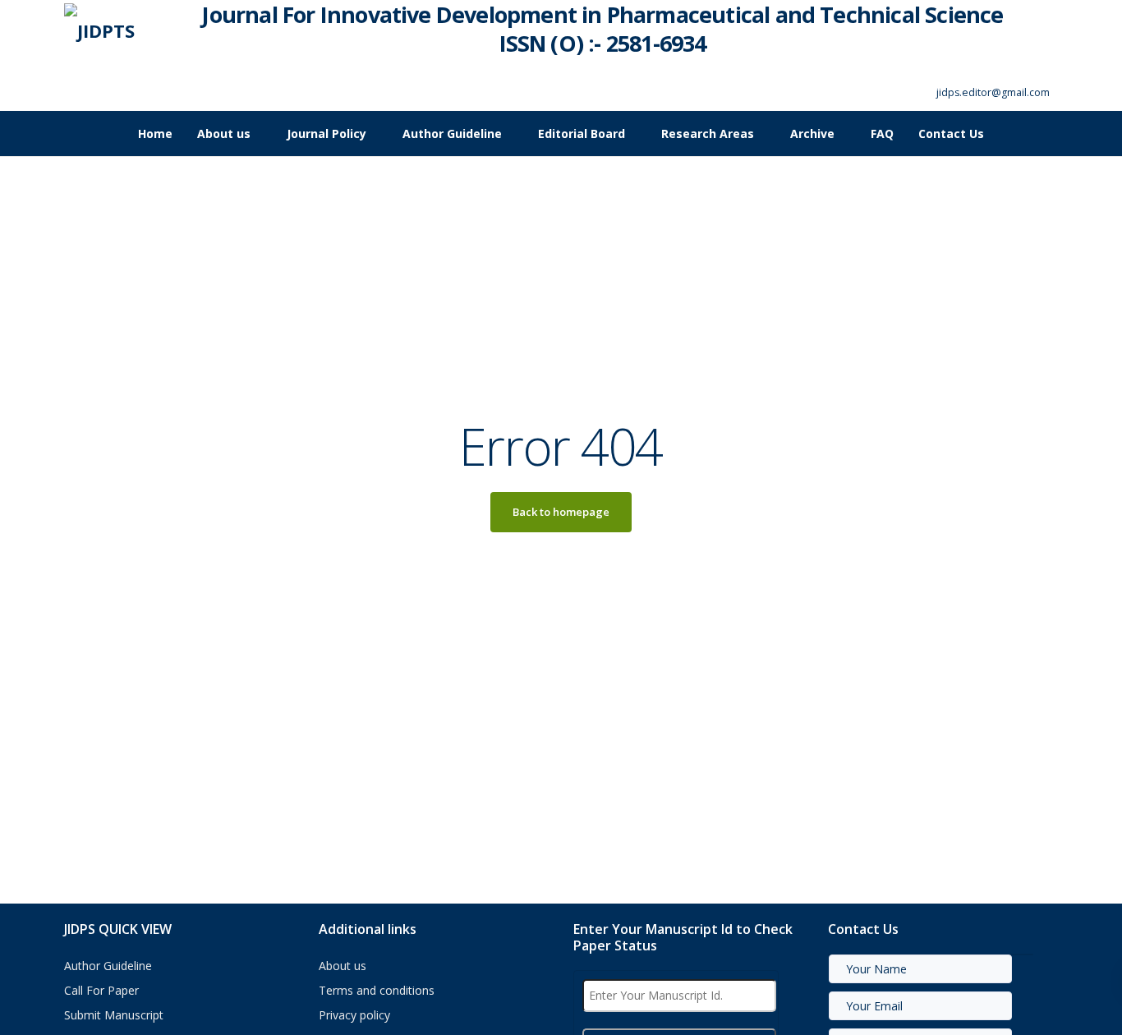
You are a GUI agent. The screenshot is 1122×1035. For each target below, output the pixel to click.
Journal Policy (326, 133)
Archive (812, 133)
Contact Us (951, 133)
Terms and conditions (377, 990)
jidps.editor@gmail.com (993, 92)
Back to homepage (561, 511)
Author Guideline (452, 133)
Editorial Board (581, 133)
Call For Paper (101, 990)
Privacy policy (354, 1015)
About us (224, 133)
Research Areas (707, 133)
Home (155, 133)
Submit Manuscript (113, 1015)
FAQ (882, 133)
